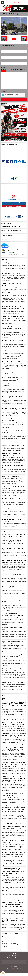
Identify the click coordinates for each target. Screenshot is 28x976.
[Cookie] (3, 973)
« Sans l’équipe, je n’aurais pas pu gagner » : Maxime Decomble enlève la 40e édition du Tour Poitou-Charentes (14, 764)
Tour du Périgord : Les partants (11, 273)
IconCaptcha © (22, 96)
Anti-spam (3, 91)
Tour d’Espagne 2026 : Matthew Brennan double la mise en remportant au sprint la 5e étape (14, 888)
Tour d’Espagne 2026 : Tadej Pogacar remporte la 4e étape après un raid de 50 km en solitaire (13, 920)
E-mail (2, 55)
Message (3, 67)
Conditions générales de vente (14, 957)
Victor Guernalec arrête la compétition (13, 519)
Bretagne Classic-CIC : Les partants (12, 306)
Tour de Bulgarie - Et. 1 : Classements (13, 263)
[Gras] (2, 69)
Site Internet (4, 61)
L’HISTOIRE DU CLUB (7, 239)
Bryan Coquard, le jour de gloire (11, 361)
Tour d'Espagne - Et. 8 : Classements (12, 351)
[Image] (19, 69)
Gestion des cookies (14, 955)
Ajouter (14, 99)
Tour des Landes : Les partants (11, 498)
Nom (2, 49)
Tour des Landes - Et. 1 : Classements (13, 340)
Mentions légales (14, 953)
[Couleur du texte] (9, 69)
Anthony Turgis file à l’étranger (10, 476)
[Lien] (15, 69)
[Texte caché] (17, 69)
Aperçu (4, 71)
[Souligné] (5, 69)
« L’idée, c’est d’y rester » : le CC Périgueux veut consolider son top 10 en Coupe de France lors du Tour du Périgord (14, 735)
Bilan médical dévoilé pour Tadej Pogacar (14, 296)
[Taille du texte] (7, 69)
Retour (14, 38)
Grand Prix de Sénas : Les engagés (12, 509)
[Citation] (12, 69)
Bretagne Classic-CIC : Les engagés (12, 443)
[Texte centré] (14, 69)
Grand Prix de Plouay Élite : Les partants (13, 316)
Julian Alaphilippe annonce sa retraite (13, 682)
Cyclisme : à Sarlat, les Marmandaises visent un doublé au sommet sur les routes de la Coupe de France (13, 749)
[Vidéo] (21, 69)
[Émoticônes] (25, 69)
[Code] (23, 69)
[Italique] (3, 69)
